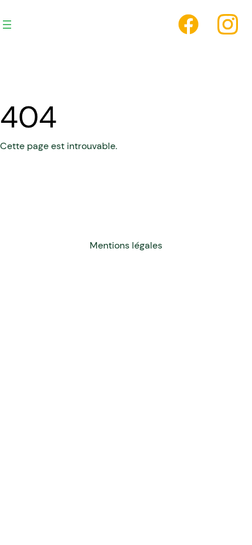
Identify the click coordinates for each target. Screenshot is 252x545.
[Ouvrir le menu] (7, 25)
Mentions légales (126, 245)
